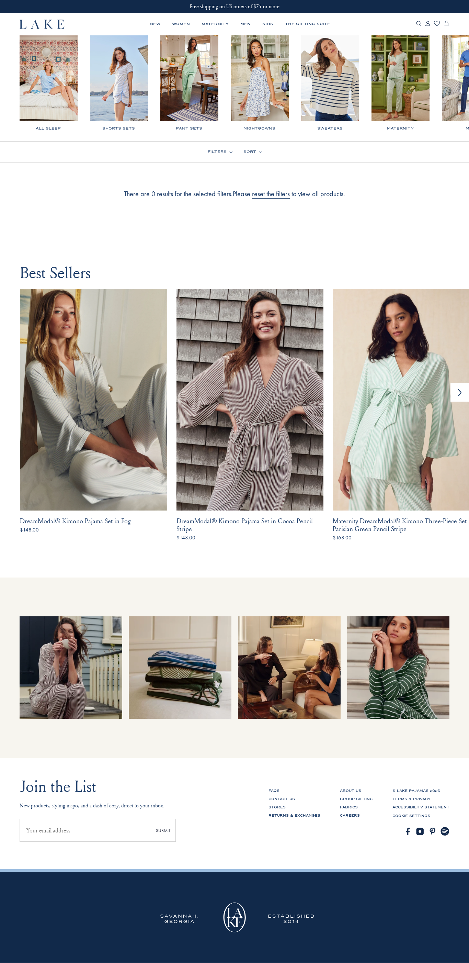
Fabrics (349, 807)
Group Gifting (356, 799)
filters (217, 152)
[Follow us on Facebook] (407, 831)
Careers (350, 816)
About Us (350, 791)
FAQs (273, 791)
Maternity (215, 24)
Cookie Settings (411, 816)
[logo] (42, 24)
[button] (459, 392)
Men (245, 24)
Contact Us (281, 799)
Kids (267, 24)
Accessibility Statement (420, 807)
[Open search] (418, 24)
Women (181, 24)
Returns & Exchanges (294, 816)
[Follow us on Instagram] (420, 831)
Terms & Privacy (411, 799)
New (155, 24)
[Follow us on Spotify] (445, 831)
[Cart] (446, 25)
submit (163, 830)
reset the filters (271, 193)
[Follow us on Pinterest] (432, 831)
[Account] (427, 25)
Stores (277, 807)
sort (249, 152)
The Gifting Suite (307, 24)
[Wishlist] (437, 24)
